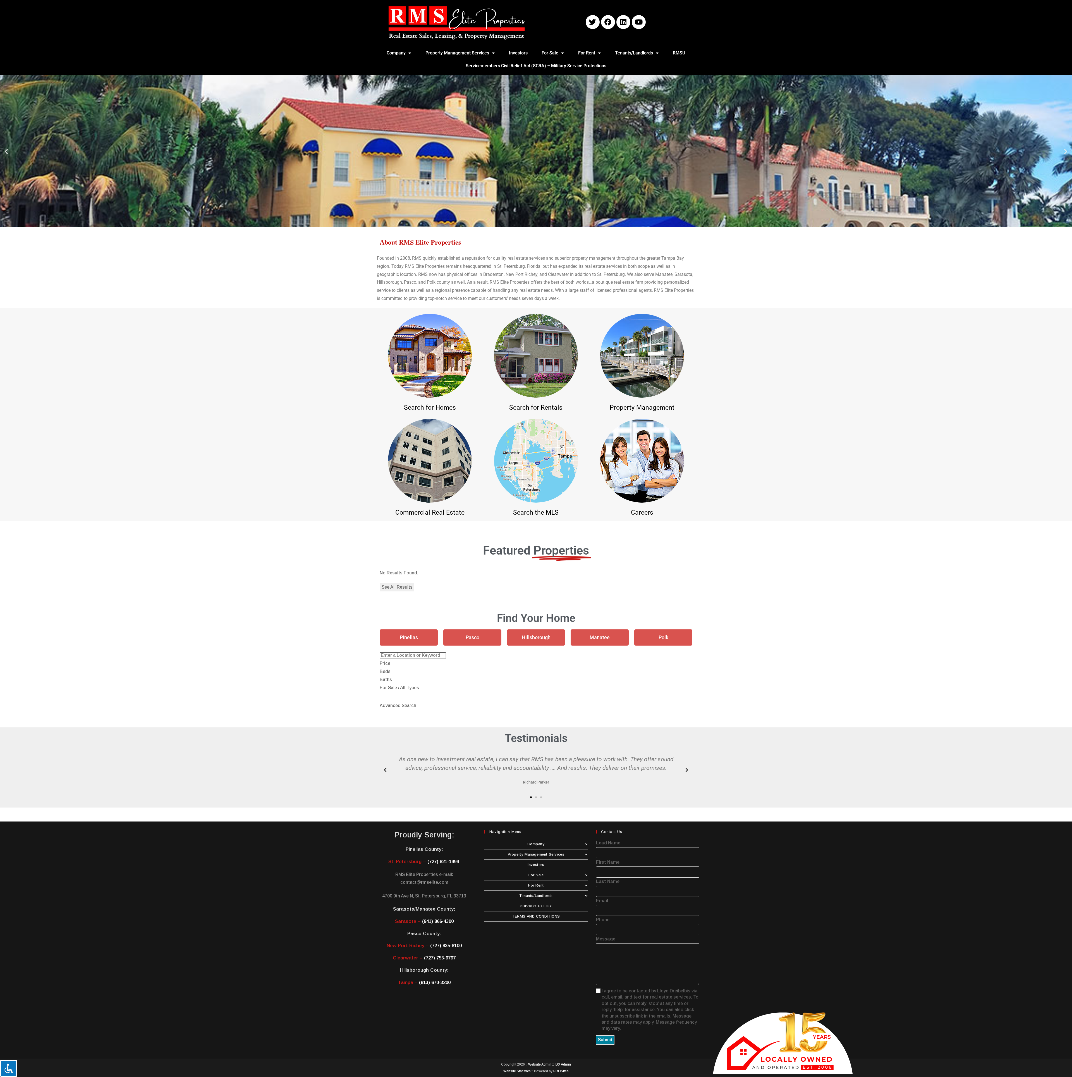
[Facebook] (608, 22)
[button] (6, 151)
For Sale (550, 53)
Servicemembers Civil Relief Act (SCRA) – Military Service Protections (536, 65)
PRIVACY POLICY (536, 906)
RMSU (679, 53)
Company (396, 53)
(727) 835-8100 (446, 945)
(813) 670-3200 (435, 982)
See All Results (397, 587)
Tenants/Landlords (634, 53)
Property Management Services (457, 53)
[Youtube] (639, 22)
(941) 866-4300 (438, 921)
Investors (518, 53)
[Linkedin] (623, 22)
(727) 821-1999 (443, 861)
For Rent (586, 53)
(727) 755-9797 (440, 958)
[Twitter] (593, 22)
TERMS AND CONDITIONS (536, 916)
